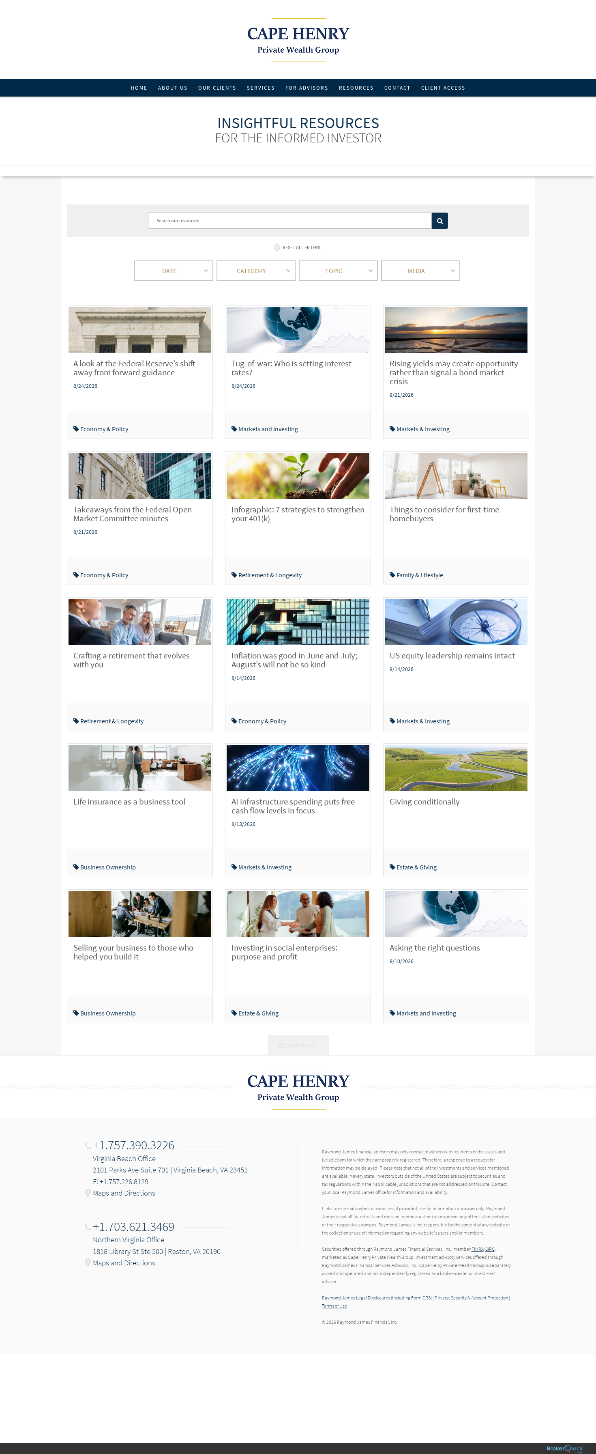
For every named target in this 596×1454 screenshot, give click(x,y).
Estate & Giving (416, 867)
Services (261, 87)
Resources (356, 87)
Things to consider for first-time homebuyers (444, 514)
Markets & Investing (422, 429)
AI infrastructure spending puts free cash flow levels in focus (293, 806)
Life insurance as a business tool (129, 801)
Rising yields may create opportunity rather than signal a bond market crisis (454, 372)
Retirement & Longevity (269, 575)
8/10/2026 (402, 961)
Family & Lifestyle (419, 575)
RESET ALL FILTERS (301, 247)
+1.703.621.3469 (133, 1226)
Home (139, 87)
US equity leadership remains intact (452, 655)
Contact (397, 87)
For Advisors (306, 87)
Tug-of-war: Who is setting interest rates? (292, 368)
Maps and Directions (124, 1193)
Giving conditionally (425, 801)
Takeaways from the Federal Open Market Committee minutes (132, 514)
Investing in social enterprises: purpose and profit (284, 952)
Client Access (443, 87)
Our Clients (217, 87)
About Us (173, 87)
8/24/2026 (85, 385)
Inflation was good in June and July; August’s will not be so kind (294, 660)
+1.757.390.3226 (133, 1145)
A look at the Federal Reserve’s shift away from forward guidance (134, 368)
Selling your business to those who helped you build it (133, 952)
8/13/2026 (243, 824)
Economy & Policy (103, 429)
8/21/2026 (402, 394)
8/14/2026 (243, 678)
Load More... (301, 1045)
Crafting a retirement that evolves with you (131, 660)
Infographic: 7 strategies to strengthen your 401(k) (298, 514)
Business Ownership (107, 867)
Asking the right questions (435, 947)
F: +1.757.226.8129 (120, 1181)
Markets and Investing (267, 429)
